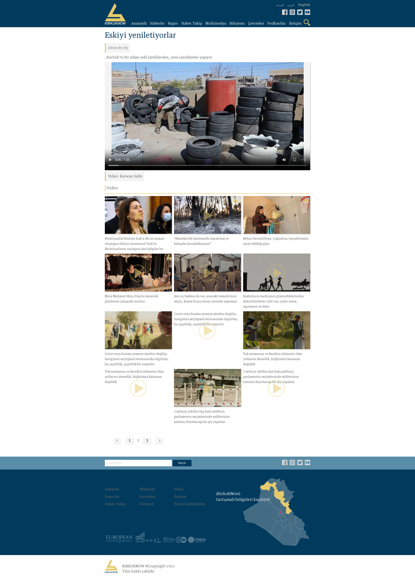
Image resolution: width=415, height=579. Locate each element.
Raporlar (112, 496)
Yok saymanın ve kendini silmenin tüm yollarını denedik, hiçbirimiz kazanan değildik (272, 359)
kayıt (182, 463)
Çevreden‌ (147, 496)
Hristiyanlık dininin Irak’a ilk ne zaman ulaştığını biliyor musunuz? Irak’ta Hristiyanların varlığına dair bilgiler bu (134, 244)
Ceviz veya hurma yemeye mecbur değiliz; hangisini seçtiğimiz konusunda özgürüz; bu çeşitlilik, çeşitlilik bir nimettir (136, 359)
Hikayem (147, 489)
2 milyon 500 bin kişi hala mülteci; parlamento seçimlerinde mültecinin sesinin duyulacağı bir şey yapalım (202, 417)
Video (179, 489)
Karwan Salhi (131, 176)
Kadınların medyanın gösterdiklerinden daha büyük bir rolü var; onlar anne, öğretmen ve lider (273, 301)
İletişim (180, 496)
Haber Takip (115, 504)
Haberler (112, 489)
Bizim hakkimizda (189, 504)
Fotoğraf (146, 504)
